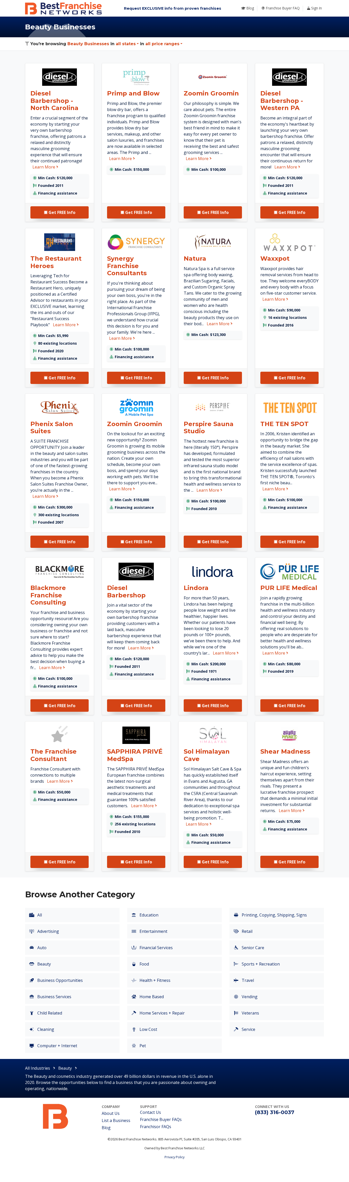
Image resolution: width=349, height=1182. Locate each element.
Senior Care (252, 947)
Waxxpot (274, 258)
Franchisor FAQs (155, 1126)
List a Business (116, 1120)
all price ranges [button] (162, 43)
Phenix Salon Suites (51, 427)
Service (248, 1029)
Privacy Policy (174, 1157)
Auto (41, 947)
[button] (127, 43)
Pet (142, 1045)
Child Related (49, 1013)
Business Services (53, 996)
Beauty (43, 964)
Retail (246, 931)
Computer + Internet (56, 1045)
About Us (111, 1113)
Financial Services (155, 947)
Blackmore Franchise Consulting (48, 595)
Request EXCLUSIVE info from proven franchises (172, 8)
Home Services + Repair (161, 1013)
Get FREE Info (61, 212)
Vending (249, 996)
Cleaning (45, 1029)
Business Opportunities (59, 980)
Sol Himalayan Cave (207, 755)
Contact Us (150, 1112)
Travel (247, 980)
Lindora (196, 588)
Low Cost (147, 1029)
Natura (195, 258)
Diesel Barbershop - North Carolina (54, 101)
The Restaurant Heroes (56, 262)
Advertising (47, 931)
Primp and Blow (133, 93)
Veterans (250, 1013)
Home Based (151, 996)
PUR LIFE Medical (288, 588)
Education (148, 915)
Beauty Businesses (88, 43)
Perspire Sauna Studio (209, 427)
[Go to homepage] (55, 1116)
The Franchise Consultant (53, 755)
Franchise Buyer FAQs (161, 1119)
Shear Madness (285, 751)
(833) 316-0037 (274, 1112)
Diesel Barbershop (126, 591)
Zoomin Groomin (211, 93)
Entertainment (152, 931)
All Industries (37, 1068)
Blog (106, 1127)
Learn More (45, 167)
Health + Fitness (154, 980)
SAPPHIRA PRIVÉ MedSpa (134, 755)
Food (143, 964)
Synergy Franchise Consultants (127, 266)
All (39, 915)
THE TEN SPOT (284, 424)
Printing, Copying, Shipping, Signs (274, 915)
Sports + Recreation (260, 964)
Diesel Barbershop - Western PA (281, 101)
